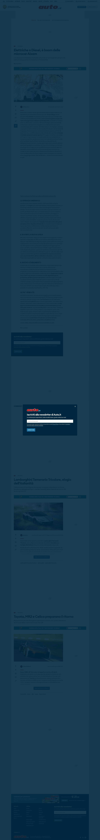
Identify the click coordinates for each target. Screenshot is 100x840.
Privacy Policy (55, 424)
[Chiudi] (75, 406)
